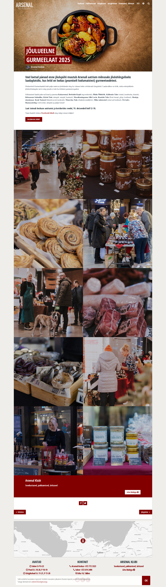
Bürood (131, 3)
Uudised (81, 3)
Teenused (123, 3)
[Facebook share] (81, 503)
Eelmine (20, 512)
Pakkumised (91, 3)
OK (146, 580)
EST (138, 3)
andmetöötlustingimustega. (39, 581)
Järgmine (145, 512)
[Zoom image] (48, 197)
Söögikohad (112, 3)
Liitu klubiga (132, 492)
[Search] (148, 3)
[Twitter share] (85, 503)
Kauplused (101, 3)
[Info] (143, 3)
